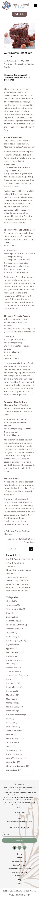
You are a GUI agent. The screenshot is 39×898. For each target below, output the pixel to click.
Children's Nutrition (15, 624)
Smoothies (11, 742)
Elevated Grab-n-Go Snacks (18, 570)
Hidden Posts (12, 687)
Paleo (8, 718)
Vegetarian (11, 762)
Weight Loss (11, 770)
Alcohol (9, 601)
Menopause (11, 702)
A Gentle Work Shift (15, 563)
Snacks (7, 67)
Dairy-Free (11, 636)
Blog (8, 613)
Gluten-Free (11, 671)
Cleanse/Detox (12, 628)
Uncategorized (12, 754)
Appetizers (11, 605)
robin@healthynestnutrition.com (19, 821)
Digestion (10, 644)
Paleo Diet (11, 722)
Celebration (20, 64)
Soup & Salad (12, 750)
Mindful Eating (12, 706)
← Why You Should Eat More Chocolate (17, 532)
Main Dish (10, 695)
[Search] (31, 549)
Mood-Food (11, 710)
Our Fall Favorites (14, 559)
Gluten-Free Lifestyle (15, 675)
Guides (9, 679)
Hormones (11, 691)
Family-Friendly (13, 652)
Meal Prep (10, 699)
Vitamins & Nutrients (15, 766)
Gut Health (11, 683)
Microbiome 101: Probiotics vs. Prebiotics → (21, 540)
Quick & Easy (12, 730)
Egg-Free (10, 648)
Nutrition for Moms (15, 714)
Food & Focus (12, 656)
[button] (19, 14)
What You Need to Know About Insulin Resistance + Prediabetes (18, 587)
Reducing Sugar (13, 738)
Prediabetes (11, 726)
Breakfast (10, 617)
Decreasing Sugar (14, 640)
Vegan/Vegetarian (14, 758)
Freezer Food (12, 667)
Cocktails (10, 632)
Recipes (30, 64)
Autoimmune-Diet (14, 609)
